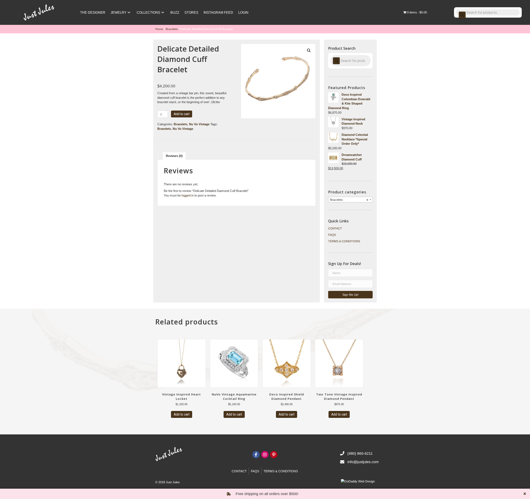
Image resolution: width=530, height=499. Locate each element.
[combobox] (350, 199)
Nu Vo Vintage (199, 124)
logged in (188, 195)
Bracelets (172, 29)
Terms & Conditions (344, 241)
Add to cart (181, 114)
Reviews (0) (174, 156)
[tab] (174, 156)
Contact (335, 228)
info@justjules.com (363, 462)
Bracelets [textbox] (349, 199)
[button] (128, 12)
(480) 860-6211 (360, 453)
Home (159, 29)
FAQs (332, 234)
